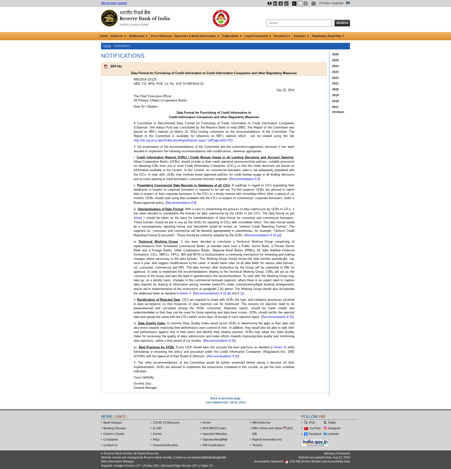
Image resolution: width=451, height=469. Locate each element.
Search (342, 23)
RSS (312, 422)
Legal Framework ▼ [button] (258, 36)
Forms (207, 422)
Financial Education (165, 445)
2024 (335, 66)
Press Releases (161, 36)
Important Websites (215, 434)
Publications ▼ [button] (232, 36)
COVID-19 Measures (166, 422)
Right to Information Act (267, 439)
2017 (335, 107)
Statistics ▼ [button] (301, 36)
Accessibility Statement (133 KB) (277, 461)
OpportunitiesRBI (215, 439)
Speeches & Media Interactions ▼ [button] (197, 36)
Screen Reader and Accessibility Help (326, 461)
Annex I (139, 218)
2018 (335, 101)
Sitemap (329, 453)
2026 (335, 54)
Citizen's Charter (113, 434)
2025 (335, 60)
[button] (269, 3)
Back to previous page (225, 398)
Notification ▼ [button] (138, 36)
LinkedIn (333, 434)
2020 (335, 89)
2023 (335, 72)
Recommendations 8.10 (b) (212, 293)
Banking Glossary (114, 428)
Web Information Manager (117, 461)
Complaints (110, 439)
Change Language (331, 3)
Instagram (334, 428)
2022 (335, 78)
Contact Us (110, 445)
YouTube (315, 428)
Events (157, 434)
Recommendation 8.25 (223, 356)
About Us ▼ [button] (119, 36)
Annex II (185, 293)
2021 (335, 83)
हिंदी (348, 3)
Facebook (315, 434)
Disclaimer (343, 453)
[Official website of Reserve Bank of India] (136, 18)
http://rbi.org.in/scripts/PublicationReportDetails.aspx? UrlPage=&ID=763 (183, 140)
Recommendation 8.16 (219, 340)
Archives (338, 112)
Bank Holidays (112, 422)
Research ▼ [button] (282, 36)
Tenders (257, 445)
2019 (335, 95)
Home (104, 36)
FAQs (156, 439)
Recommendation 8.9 (244, 179)
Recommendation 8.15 (277, 317)
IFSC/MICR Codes (214, 428)
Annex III (280, 347)
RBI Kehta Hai (261, 422)
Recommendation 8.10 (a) (262, 235)
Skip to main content (114, 3)
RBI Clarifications (214, 445)
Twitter (332, 422)
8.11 (240, 293)
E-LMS (157, 428)
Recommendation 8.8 (181, 202)
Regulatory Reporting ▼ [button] (328, 36)
